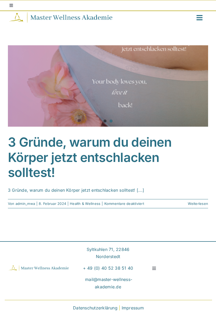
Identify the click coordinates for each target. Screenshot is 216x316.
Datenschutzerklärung (95, 307)
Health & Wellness (85, 203)
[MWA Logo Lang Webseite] (60, 13)
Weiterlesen (198, 203)
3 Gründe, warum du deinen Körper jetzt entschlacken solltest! (89, 157)
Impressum (133, 307)
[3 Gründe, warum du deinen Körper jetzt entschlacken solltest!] (108, 86)
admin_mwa (25, 203)
